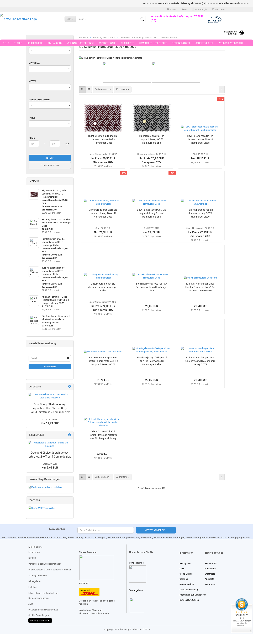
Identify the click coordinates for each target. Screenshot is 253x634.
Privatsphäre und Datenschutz (43, 609)
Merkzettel (219, 9)
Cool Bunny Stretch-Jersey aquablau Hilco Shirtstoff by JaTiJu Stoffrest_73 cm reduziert (50, 408)
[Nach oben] (9, 629)
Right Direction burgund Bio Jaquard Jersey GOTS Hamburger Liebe (103, 139)
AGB (30, 604)
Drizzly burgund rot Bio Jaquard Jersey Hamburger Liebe (103, 287)
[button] (184, 9)
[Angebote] (69, 387)
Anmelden (50, 366)
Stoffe (18, 43)
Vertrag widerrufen (40, 620)
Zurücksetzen (49, 165)
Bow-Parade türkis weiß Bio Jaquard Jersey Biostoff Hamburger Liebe (151, 213)
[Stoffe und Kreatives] (29, 19)
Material (34, 63)
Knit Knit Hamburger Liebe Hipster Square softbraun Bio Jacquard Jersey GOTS (102, 361)
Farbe (32, 117)
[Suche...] (142, 19)
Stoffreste (127, 43)
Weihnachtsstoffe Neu (80, 43)
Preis (32, 138)
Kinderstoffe (35, 43)
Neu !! (6, 43)
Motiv (32, 81)
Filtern (49, 158)
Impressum (34, 552)
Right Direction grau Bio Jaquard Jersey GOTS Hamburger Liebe (151, 139)
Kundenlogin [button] (200, 9)
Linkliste (32, 587)
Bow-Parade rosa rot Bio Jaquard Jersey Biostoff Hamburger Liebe (200, 139)
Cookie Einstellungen (38, 615)
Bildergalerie (34, 581)
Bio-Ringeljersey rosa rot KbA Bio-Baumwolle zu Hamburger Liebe (151, 287)
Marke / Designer (39, 99)
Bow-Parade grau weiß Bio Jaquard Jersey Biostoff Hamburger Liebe (103, 213)
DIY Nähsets (55, 43)
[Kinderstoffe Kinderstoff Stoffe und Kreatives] (50, 444)
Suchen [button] (173, 9)
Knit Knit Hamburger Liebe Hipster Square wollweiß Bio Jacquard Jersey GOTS (200, 287)
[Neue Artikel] (69, 435)
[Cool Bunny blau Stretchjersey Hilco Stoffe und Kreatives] (50, 396)
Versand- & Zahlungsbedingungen (44, 564)
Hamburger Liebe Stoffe (153, 43)
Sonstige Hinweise (37, 575)
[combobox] (103, 89)
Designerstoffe (181, 43)
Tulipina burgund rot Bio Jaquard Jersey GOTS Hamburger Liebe (200, 213)
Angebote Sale (107, 43)
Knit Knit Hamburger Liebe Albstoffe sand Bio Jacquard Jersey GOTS (200, 361)
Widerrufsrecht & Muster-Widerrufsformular (49, 569)
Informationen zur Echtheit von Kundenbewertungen (43, 595)
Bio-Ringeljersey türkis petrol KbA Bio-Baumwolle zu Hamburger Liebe (151, 361)
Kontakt (32, 558)
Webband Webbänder (231, 43)
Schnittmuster (204, 43)
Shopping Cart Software (114, 629)
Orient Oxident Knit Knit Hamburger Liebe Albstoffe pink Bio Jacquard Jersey (103, 435)
